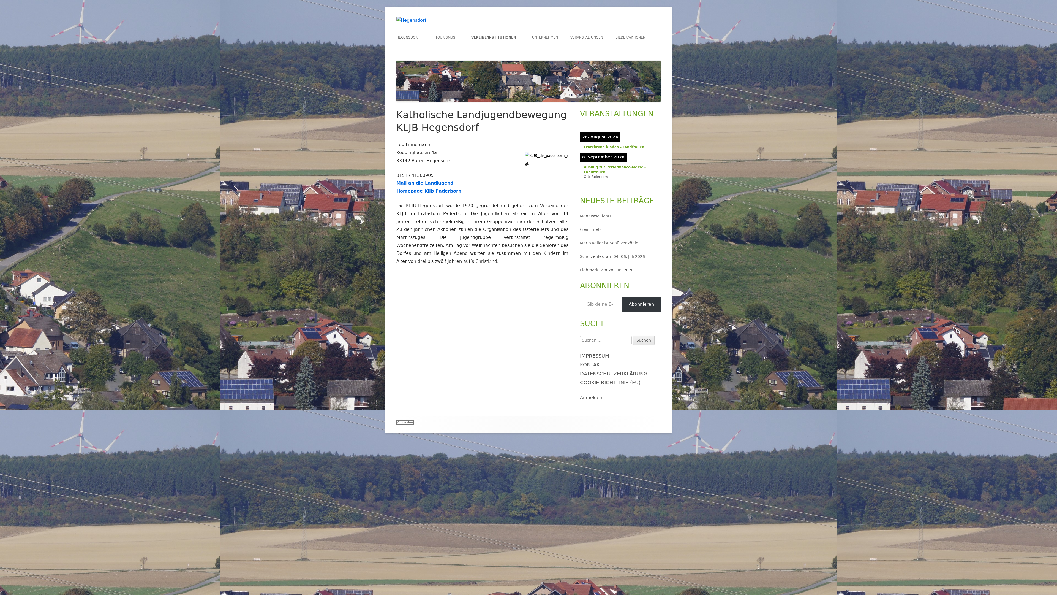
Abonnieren (641, 304)
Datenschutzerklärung (613, 374)
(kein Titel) (590, 229)
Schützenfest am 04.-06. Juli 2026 (612, 256)
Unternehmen (545, 37)
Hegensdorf (407, 37)
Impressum (594, 356)
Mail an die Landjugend (424, 183)
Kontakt (591, 364)
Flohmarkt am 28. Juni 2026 (607, 270)
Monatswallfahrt (595, 216)
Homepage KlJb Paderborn (428, 191)
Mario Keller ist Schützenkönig (609, 243)
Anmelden (591, 397)
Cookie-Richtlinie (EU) (610, 382)
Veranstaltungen (586, 37)
